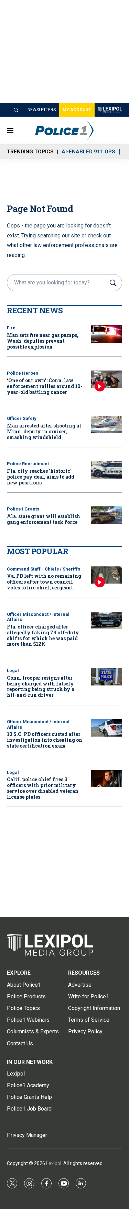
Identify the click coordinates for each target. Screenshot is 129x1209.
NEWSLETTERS (42, 109)
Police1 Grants (23, 509)
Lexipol (53, 1163)
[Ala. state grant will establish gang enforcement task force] (106, 515)
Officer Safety (21, 418)
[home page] (75, 130)
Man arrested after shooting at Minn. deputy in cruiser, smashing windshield (44, 431)
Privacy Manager (27, 1135)
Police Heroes (22, 373)
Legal (13, 670)
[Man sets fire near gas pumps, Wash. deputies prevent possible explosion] (106, 334)
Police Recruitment (28, 463)
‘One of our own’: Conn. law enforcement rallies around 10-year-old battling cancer (45, 386)
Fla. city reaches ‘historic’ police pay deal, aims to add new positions (40, 477)
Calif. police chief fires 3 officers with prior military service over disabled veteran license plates (42, 788)
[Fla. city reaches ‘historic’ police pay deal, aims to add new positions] (106, 470)
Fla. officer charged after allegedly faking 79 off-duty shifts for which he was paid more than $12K (43, 635)
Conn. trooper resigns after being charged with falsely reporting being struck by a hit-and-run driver (40, 686)
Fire (11, 327)
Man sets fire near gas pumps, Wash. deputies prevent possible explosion (42, 341)
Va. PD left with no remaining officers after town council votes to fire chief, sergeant (44, 582)
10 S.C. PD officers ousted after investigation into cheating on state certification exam (44, 740)
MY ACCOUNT (77, 109)
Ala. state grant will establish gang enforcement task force (43, 519)
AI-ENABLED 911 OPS (88, 152)
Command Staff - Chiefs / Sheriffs (43, 569)
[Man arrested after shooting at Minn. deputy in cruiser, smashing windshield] (106, 424)
